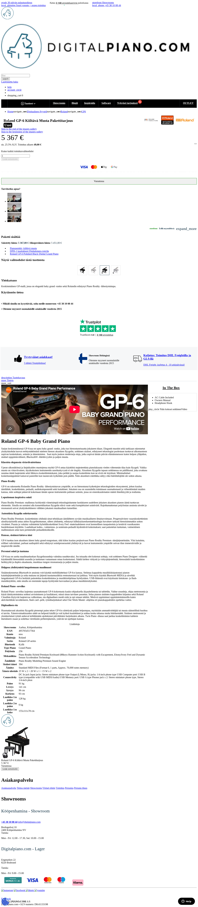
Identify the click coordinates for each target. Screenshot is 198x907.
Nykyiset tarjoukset (127, 103)
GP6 (83, 111)
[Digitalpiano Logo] (7, 726)
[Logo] (7, 18)
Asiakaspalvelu (8, 788)
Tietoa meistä (23, 788)
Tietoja (7, 380)
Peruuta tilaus (80, 788)
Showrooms (59, 103)
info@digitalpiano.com (29, 822)
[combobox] (15, 75)
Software (106, 103)
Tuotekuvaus (13, 377)
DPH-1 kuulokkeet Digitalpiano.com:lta (29, 251)
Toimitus (60, 788)
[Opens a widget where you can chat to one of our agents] (186, 901)
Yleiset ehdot (48, 788)
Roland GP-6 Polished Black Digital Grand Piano (34, 254)
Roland (64, 111)
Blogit (75, 103)
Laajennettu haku (9, 81)
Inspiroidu (89, 103)
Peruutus (69, 788)
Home (10, 111)
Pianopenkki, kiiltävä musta (23, 248)
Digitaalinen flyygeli (37, 111)
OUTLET (188, 103)
